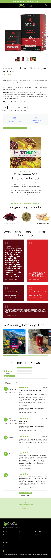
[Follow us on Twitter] (3, 548)
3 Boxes (18, 107)
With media (31, 383)
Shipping (21, 534)
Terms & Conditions (40, 534)
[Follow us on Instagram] (3, 551)
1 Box (5, 107)
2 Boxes (11, 107)
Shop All (5, 531)
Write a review (9, 376)
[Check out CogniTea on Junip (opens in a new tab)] (28, 495)
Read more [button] (24, 405)
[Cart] (46, 5)
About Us (5, 534)
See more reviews (25, 492)
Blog (20, 531)
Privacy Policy (38, 531)
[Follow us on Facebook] (3, 545)
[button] (7, 75)
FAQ (20, 538)
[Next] (47, 36)
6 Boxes (24, 107)
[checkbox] (31, 383)
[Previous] (3, 36)
